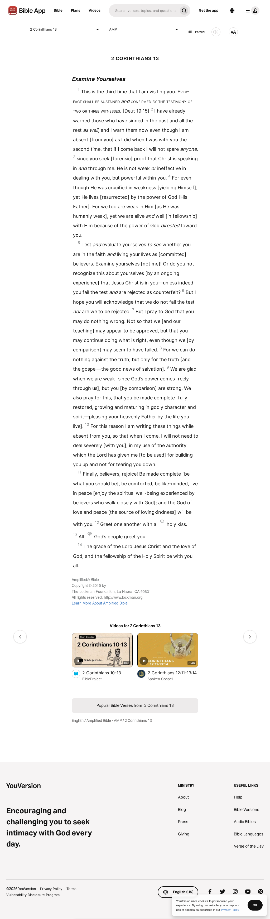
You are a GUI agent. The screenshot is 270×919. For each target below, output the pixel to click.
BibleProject (92, 679)
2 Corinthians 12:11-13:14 (173, 672)
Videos (94, 10)
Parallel (200, 32)
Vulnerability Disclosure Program (33, 895)
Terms (71, 889)
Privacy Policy (51, 889)
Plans (75, 10)
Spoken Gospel (160, 679)
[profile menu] (252, 10)
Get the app (208, 10)
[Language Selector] (232, 10)
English (78, 720)
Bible (58, 10)
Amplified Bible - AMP (104, 720)
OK (255, 905)
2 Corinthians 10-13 (106, 672)
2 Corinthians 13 (43, 29)
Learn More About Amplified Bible (100, 603)
